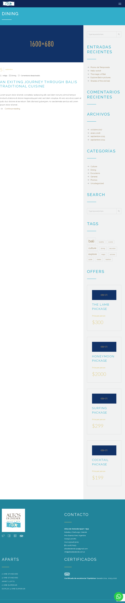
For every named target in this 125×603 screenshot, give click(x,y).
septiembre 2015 (98, 136)
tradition (108, 259)
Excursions (95, 173)
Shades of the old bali (100, 81)
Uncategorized (97, 183)
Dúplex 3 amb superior (13, 589)
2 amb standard (10, 574)
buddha (101, 242)
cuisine (110, 242)
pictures (112, 254)
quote (90, 259)
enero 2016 (95, 133)
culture (92, 248)
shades (99, 259)
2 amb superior (9, 585)
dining (103, 248)
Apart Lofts (8, 581)
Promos (94, 180)
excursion (112, 248)
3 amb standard (10, 578)
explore (93, 254)
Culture (94, 166)
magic (103, 254)
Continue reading (12, 109)
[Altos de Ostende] (10, 4)
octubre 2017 (96, 130)
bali (91, 241)
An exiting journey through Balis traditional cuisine (38, 84)
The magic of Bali (98, 74)
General (94, 177)
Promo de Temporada (100, 67)
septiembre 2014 (98, 140)
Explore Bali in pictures (100, 77)
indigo (5, 76)
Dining (13, 76)
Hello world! (96, 71)
